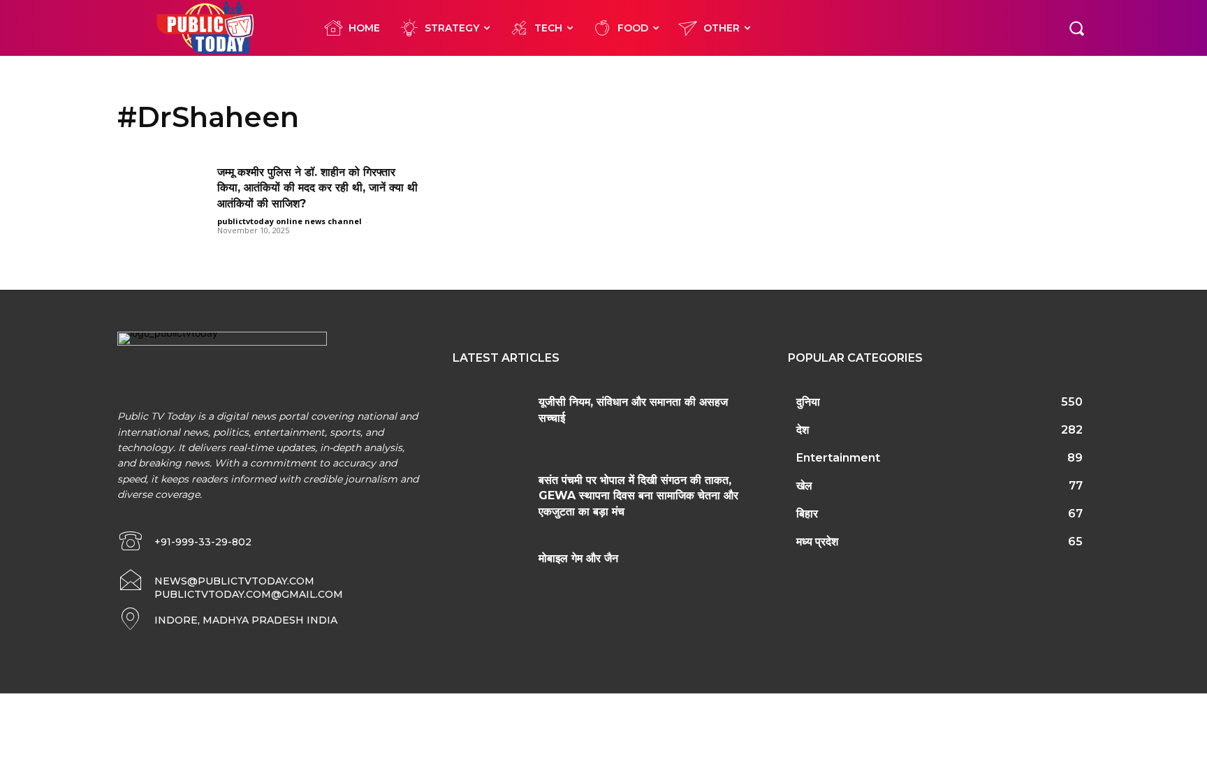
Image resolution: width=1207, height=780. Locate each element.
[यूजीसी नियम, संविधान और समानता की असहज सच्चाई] (490, 419)
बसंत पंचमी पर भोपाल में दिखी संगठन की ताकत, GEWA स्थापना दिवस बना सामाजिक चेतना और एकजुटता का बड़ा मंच (638, 495)
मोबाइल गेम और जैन (578, 558)
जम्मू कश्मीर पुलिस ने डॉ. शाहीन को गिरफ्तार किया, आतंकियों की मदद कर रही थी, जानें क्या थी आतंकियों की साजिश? (317, 187)
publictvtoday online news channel (289, 221)
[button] (1076, 28)
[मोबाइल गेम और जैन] (490, 575)
